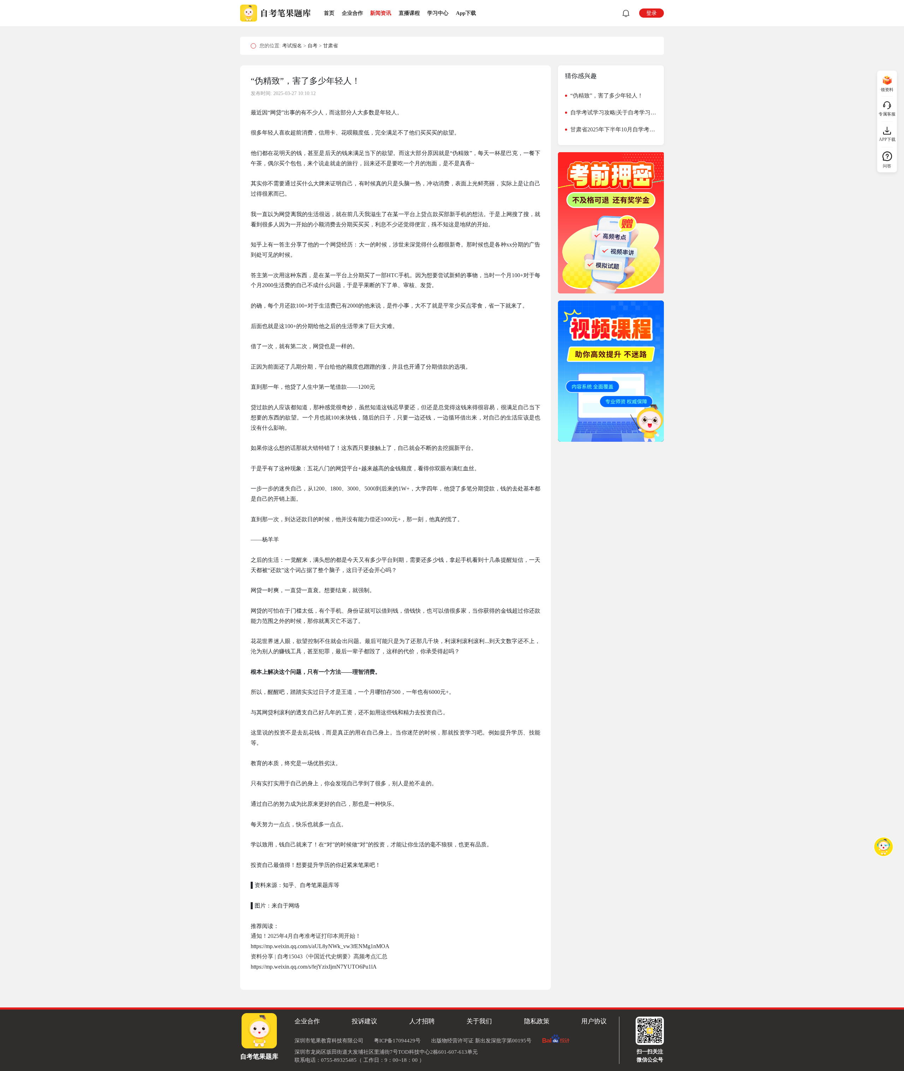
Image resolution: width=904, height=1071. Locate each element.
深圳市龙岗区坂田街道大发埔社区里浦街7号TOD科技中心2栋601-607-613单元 (386, 1052)
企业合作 (352, 13)
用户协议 (594, 1021)
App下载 (466, 13)
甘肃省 (330, 45)
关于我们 (479, 1021)
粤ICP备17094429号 (397, 1040)
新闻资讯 (380, 13)
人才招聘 (422, 1021)
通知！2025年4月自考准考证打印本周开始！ (306, 936)
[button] (624, 13)
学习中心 (437, 13)
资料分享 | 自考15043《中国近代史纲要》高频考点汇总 (319, 956)
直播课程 (409, 13)
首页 (329, 13)
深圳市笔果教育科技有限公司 (329, 1040)
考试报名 (292, 45)
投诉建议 (364, 1021)
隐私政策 (536, 1021)
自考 (313, 45)
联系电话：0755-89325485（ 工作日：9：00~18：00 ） (359, 1060)
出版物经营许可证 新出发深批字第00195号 (481, 1040)
